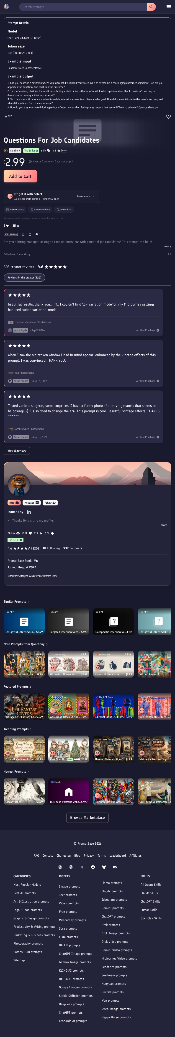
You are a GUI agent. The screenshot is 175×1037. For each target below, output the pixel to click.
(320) (64, 150)
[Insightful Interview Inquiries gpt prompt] (24, 621)
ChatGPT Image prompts (75, 954)
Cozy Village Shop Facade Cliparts (20, 759)
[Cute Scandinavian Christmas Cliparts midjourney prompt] (68, 749)
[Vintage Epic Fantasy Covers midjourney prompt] (24, 706)
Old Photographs (24, 372)
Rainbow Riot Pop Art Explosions (110, 801)
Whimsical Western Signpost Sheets (154, 759)
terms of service (55, 217)
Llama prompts (112, 883)
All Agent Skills (151, 885)
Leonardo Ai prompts (73, 1021)
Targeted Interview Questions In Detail (65, 632)
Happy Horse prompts (116, 1017)
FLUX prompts (68, 937)
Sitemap (19, 960)
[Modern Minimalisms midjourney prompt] (113, 664)
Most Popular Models (27, 885)
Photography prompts (28, 943)
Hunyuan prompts (114, 984)
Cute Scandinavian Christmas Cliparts (58, 759)
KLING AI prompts (71, 970)
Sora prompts (68, 928)
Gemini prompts (113, 908)
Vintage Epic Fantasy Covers (20, 717)
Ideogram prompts (114, 900)
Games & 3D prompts (27, 952)
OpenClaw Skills (151, 918)
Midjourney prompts (72, 920)
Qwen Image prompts (116, 1009)
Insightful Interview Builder (154, 632)
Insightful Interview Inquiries (20, 632)
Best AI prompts (24, 893)
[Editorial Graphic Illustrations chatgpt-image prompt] (113, 706)
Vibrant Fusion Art (150, 674)
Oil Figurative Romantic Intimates (154, 801)
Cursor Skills (149, 910)
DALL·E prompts (69, 945)
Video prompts (69, 903)
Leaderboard (117, 856)
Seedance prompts (114, 967)
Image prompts (69, 886)
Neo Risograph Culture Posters (154, 717)
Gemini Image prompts (75, 962)
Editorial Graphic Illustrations (110, 717)
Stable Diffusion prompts (76, 996)
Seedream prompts (114, 975)
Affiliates (135, 856)
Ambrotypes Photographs (29, 428)
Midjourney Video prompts (119, 958)
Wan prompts (110, 1000)
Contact (48, 856)
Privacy (89, 856)
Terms (102, 856)
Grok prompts (111, 925)
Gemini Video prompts (117, 950)
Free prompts (68, 912)
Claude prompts (112, 891)
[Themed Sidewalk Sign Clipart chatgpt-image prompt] (113, 749)
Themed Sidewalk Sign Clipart (110, 759)
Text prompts (68, 895)
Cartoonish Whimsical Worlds (20, 674)
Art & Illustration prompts (31, 901)
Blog (77, 856)
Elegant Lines (13, 801)
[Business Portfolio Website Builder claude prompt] (68, 791)
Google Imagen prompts (75, 987)
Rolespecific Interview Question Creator (111, 632)
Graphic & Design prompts (31, 918)
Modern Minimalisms (107, 674)
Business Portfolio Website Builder (65, 801)
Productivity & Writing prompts (34, 927)
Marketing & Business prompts (34, 935)
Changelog (64, 856)
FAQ (36, 856)
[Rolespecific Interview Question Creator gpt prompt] (113, 621)
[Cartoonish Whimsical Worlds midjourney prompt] (24, 664)
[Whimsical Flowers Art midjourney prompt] (68, 664)
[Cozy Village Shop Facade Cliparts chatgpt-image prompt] (24, 749)
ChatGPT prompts (70, 1013)
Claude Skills (149, 893)
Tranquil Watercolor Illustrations (33, 322)
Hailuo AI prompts (71, 979)
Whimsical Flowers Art (63, 674)
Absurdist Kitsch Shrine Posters (65, 717)
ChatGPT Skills (150, 901)
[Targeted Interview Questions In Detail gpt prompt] (68, 621)
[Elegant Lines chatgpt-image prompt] (24, 791)
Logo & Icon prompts (27, 910)
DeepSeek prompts (71, 1004)
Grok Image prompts (116, 933)
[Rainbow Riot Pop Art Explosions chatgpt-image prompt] (113, 791)
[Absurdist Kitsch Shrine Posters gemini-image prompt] (68, 706)
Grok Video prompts (115, 942)
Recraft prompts (113, 992)
